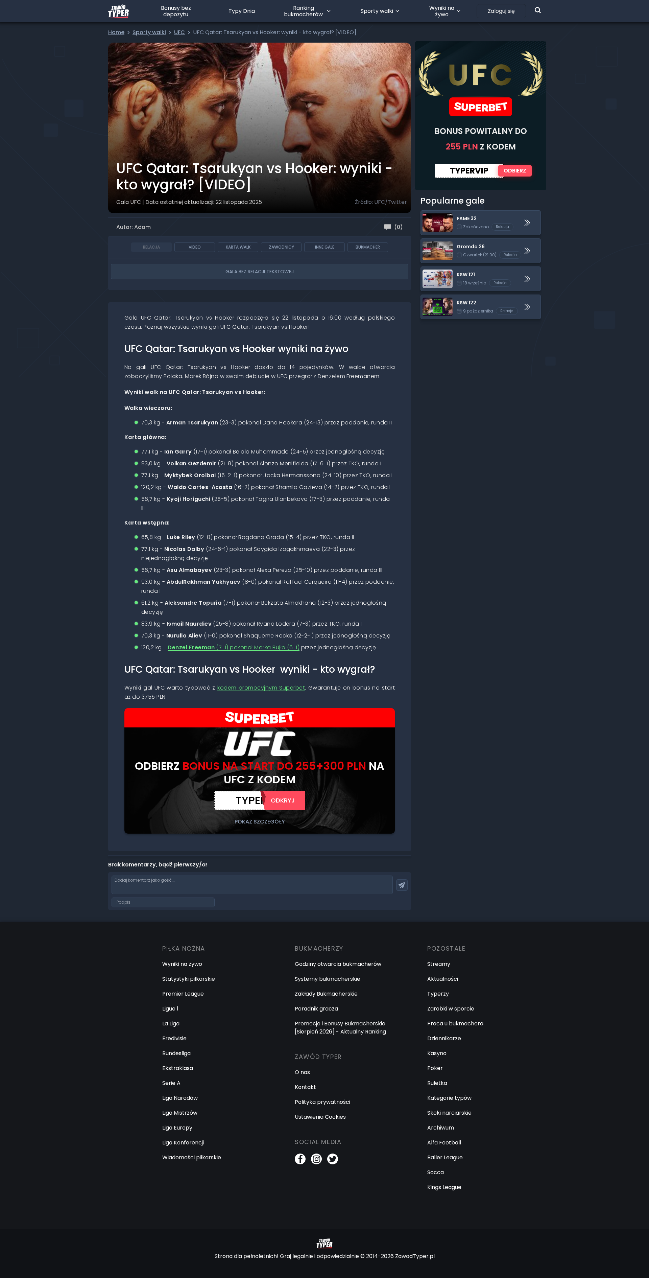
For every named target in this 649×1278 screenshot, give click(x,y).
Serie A (171, 1083)
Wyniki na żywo (441, 11)
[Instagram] (316, 1159)
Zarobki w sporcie (450, 1009)
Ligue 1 (170, 1009)
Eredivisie (174, 1038)
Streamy (438, 964)
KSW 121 (430, 271)
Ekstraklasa (177, 1068)
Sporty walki (377, 11)
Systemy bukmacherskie (327, 979)
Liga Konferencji (183, 1142)
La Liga (170, 1023)
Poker (435, 1068)
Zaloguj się (501, 11)
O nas (302, 1072)
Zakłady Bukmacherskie (326, 994)
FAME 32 (432, 214)
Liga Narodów (180, 1098)
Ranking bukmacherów (303, 11)
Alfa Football (444, 1142)
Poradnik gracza (316, 1009)
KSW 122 (431, 299)
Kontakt (305, 1087)
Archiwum (440, 1128)
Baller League (445, 1157)
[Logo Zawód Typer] (118, 11)
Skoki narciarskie (449, 1113)
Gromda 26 (436, 243)
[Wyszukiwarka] (538, 10)
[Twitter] (332, 1159)
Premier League (183, 994)
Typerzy (438, 994)
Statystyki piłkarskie (188, 979)
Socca (435, 1172)
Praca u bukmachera (455, 1023)
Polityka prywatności (322, 1102)
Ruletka (437, 1083)
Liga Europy (177, 1128)
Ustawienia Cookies (320, 1117)
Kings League (444, 1187)
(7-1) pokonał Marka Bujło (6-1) (233, 647)
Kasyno (437, 1053)
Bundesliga (176, 1053)
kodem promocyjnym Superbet (261, 688)
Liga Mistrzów (179, 1113)
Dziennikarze (444, 1038)
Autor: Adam (133, 227)
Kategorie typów (449, 1098)
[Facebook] (300, 1159)
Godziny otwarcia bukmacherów (338, 964)
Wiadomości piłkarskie (191, 1157)
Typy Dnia (242, 11)
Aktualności (442, 979)
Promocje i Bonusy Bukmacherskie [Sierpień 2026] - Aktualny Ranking (340, 1028)
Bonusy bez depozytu (176, 11)
